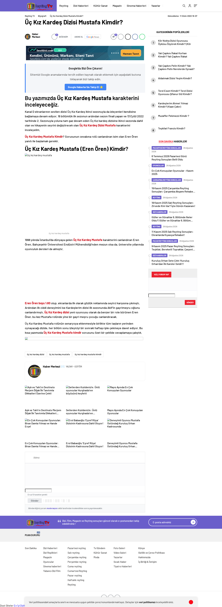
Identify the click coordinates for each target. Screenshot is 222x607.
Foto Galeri (119, 548)
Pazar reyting (75, 575)
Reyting (63, 5)
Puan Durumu (32, 534)
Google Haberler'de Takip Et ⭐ (85, 87)
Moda (96, 557)
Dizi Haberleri (80, 5)
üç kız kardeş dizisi (35, 354)
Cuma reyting (75, 566)
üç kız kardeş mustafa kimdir (88, 354)
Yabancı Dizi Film (51, 570)
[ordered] (56, 500)
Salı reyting (73, 552)
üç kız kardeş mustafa (59, 354)
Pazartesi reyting (77, 548)
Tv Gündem (99, 548)
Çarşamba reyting (77, 557)
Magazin (117, 5)
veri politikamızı (147, 602)
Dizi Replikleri (50, 552)
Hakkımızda (144, 557)
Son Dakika (31, 548)
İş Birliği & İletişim (147, 561)
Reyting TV (30, 16)
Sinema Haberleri (136, 5)
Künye (141, 548)
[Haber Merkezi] (28, 37)
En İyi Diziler (20, 605)
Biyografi (42, 16)
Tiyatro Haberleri (123, 566)
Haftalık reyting (76, 580)
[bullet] (58, 500)
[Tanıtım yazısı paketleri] (85, 53)
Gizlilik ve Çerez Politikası (151, 552)
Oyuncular (48, 561)
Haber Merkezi (36, 35)
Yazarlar (155, 5)
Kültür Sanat (100, 5)
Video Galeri (120, 552)
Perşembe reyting (77, 561)
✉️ (63, 366)
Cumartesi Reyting (77, 570)
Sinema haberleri (52, 566)
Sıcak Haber (120, 561)
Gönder (35, 500)
